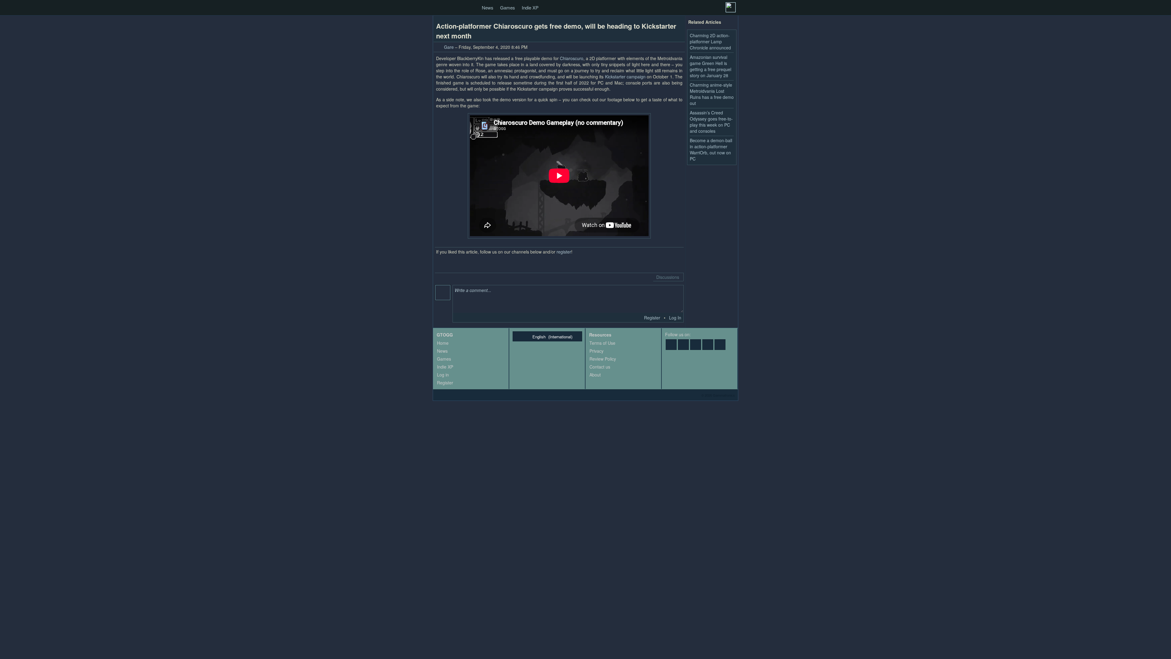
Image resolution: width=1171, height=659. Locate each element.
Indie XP (530, 7)
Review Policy (602, 359)
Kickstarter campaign (625, 77)
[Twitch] (695, 344)
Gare (449, 47)
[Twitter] (683, 344)
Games (507, 7)
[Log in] (730, 7)
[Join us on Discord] (559, 263)
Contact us (599, 367)
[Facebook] (671, 344)
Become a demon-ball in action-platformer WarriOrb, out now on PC (711, 149)
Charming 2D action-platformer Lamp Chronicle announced (710, 41)
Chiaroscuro (571, 58)
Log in (443, 375)
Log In (675, 318)
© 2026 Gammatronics (718, 395)
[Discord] (707, 344)
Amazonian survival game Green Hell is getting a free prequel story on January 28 (710, 66)
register (564, 252)
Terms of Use (602, 343)
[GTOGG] (439, 8)
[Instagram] (719, 344)
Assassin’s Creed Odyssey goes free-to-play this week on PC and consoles (711, 122)
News (487, 7)
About (595, 375)
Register (652, 318)
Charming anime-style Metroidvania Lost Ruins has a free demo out (712, 94)
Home (443, 343)
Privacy (596, 351)
